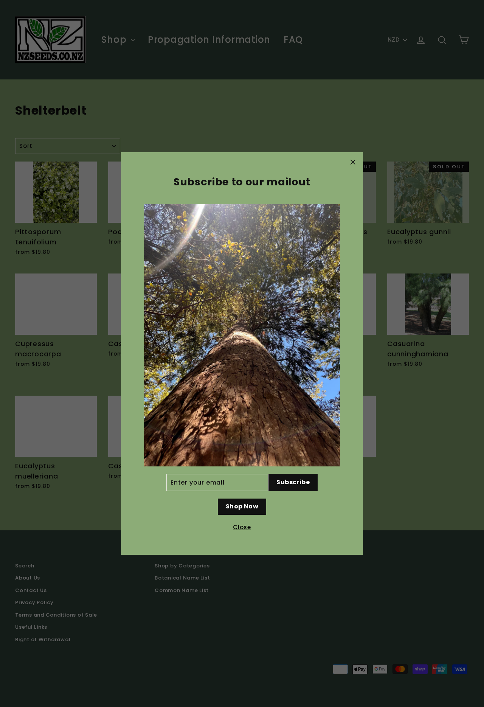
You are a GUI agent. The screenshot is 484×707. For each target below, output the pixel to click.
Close (242, 527)
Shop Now (242, 506)
